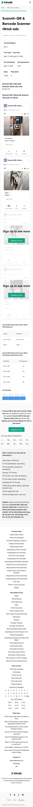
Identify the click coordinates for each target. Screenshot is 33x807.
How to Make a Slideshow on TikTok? (16, 747)
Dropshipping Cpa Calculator (16, 553)
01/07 (23, 708)
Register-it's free (16, 240)
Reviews (16, 620)
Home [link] (3, 8)
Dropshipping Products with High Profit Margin (16, 639)
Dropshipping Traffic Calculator (16, 550)
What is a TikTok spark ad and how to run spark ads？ (16, 743)
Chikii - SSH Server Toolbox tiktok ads (16, 440)
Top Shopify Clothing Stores (16, 655)
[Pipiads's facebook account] (10, 794)
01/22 (23, 702)
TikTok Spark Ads (16, 602)
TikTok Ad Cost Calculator (16, 556)
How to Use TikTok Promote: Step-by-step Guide (16, 733)
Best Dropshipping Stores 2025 (16, 629)
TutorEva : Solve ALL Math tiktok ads (10, 440)
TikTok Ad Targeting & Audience (16, 541)
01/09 (10, 708)
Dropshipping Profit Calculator (16, 559)
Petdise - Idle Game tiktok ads (23, 443)
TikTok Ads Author (16, 681)
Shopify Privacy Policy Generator (16, 565)
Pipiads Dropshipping (16, 635)
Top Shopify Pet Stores (16, 649)
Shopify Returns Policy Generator (16, 576)
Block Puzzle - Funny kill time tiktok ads (10, 443)
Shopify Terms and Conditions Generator (16, 572)
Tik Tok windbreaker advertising (13, 463)
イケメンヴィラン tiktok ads (4, 440)
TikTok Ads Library (16, 608)
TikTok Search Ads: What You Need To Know (16, 717)
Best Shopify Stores (16, 646)
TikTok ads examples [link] (13, 8)
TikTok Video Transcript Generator (16, 614)
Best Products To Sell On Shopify (16, 658)
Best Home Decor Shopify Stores (16, 661)
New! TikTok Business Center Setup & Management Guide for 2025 (17, 723)
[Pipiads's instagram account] (22, 794)
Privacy (9, 800)
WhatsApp (16, 763)
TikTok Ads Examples (16, 669)
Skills (16, 605)
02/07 (10, 702)
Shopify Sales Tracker (16, 535)
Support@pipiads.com (16, 760)
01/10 (23, 705)
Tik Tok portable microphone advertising (12, 468)
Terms (14, 800)
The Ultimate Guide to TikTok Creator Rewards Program (16, 728)
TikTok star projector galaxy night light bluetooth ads (15, 486)
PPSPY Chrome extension (16, 585)
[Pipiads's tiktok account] (18, 794)
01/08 (16, 708)
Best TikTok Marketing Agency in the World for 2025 (16, 738)
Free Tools (16, 582)
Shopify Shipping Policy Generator (16, 579)
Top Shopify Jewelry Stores (16, 652)
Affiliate (16, 588)
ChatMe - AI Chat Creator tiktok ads (4, 443)
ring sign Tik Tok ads (9, 472)
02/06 (16, 702)
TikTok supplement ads (10, 491)
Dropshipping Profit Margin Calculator (16, 562)
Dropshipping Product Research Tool (16, 632)
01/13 (16, 705)
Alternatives (16, 617)
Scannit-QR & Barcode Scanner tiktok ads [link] (13, 11)
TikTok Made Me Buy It (16, 643)
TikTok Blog (16, 672)
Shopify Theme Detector (16, 544)
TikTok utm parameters (16, 538)
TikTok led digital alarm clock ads (14, 494)
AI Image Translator (16, 623)
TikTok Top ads (16, 675)
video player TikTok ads (10, 460)
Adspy (16, 596)
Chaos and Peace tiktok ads (23, 440)
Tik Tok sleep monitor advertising (14, 479)
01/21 (10, 705)
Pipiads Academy (16, 684)
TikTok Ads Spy (16, 599)
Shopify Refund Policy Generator (16, 568)
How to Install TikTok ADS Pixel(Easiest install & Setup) (16, 751)
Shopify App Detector (16, 547)
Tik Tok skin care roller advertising (14, 476)
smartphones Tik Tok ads (11, 482)
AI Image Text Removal (16, 626)
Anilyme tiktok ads (29, 443)
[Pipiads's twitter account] (14, 794)
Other (27, 696)
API (16, 766)
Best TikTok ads (17, 678)
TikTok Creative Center (16, 611)
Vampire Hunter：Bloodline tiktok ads (16, 443)
